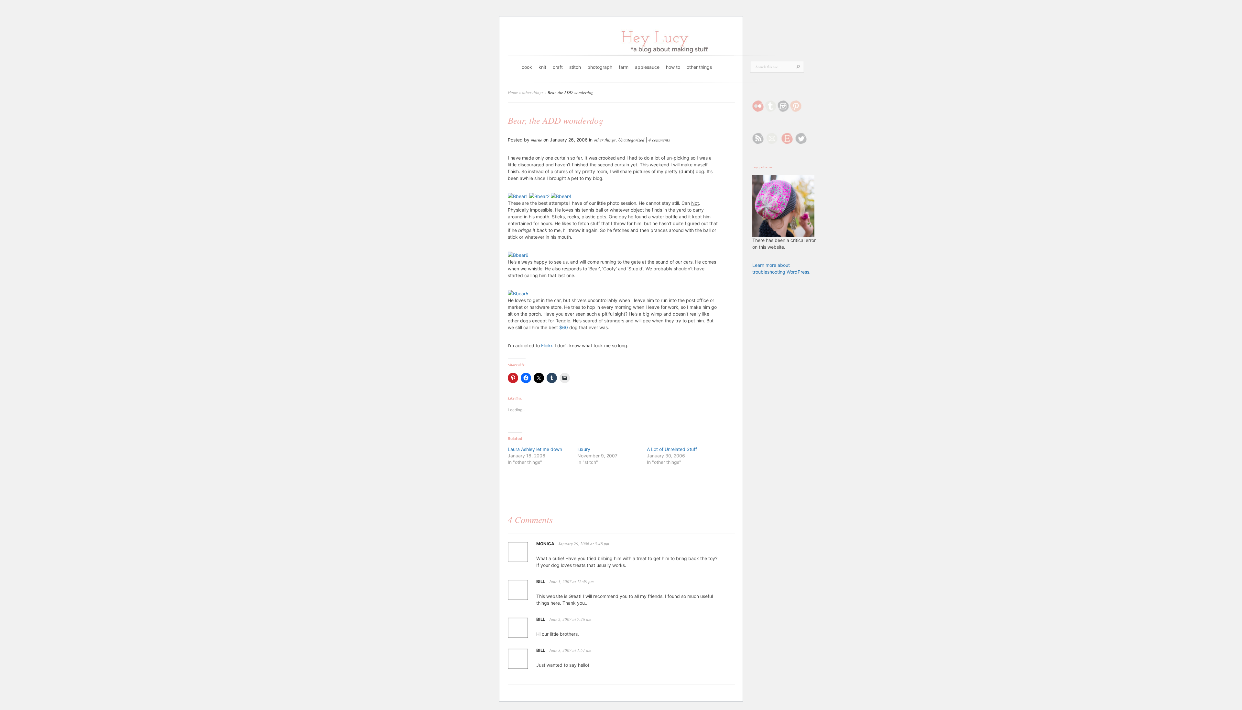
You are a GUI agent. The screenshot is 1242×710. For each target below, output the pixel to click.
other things (699, 67)
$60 (563, 327)
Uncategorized (631, 140)
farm (623, 67)
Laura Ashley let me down (535, 449)
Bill (540, 581)
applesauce (647, 67)
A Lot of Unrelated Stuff (672, 449)
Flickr (546, 345)
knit (542, 67)
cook (527, 67)
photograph (599, 67)
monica (545, 543)
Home (513, 92)
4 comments (659, 140)
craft (558, 67)
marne (536, 140)
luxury (583, 449)
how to (673, 67)
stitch (575, 67)
